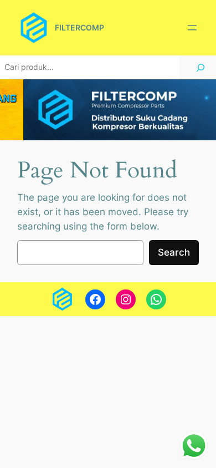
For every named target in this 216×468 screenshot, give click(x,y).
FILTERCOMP (79, 27)
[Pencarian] (200, 67)
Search (174, 252)
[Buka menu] (192, 27)
